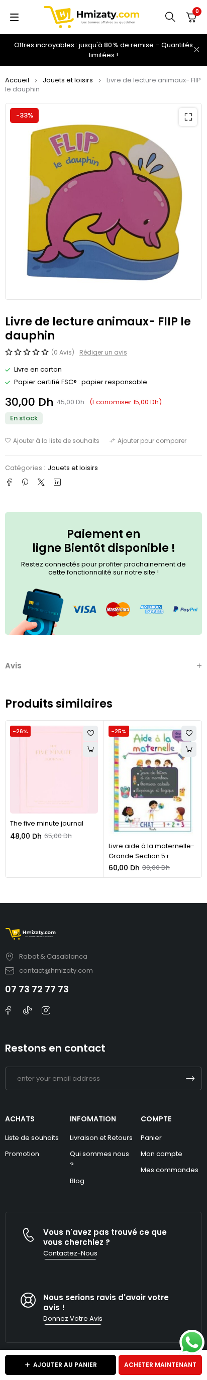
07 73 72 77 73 (37, 989)
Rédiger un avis (103, 352)
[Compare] (148, 440)
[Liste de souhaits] (52, 440)
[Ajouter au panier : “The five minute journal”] (90, 749)
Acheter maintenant (160, 1364)
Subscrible (190, 1078)
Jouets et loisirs (68, 80)
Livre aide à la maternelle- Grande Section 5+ (151, 851)
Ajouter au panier (65, 1364)
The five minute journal (46, 823)
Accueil (17, 80)
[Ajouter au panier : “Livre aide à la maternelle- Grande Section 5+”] (188, 749)
